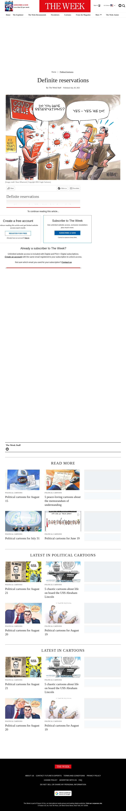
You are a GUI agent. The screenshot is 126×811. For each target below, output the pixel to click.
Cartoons (67, 15)
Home (54, 72)
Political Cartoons (66, 72)
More (97, 15)
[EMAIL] (8, 449)
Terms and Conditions (74, 776)
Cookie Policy (50, 780)
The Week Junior (112, 15)
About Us (29, 776)
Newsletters (55, 15)
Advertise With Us (68, 780)
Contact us (67, 262)
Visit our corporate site (94, 803)
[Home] (7, 15)
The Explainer (18, 15)
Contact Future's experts (49, 776)
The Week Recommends (37, 15)
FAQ (80, 780)
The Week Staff (55, 88)
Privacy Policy (94, 776)
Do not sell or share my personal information (63, 784)
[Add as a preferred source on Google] (63, 793)
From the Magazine (83, 15)
